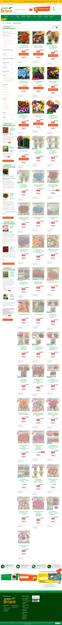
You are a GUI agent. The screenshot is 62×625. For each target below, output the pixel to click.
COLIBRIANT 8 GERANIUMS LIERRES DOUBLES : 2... (53, 447)
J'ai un (37, 11)
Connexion (57, 4)
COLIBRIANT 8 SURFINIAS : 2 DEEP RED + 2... (24, 283)
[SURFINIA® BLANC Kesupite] (53, 209)
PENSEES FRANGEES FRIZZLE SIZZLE (38, 46)
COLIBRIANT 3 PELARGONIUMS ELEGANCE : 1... (53, 348)
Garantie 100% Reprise (41, 565)
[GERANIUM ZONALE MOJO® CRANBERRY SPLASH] (53, 405)
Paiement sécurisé (26, 600)
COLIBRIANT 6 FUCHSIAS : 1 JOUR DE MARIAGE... (53, 513)
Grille (56, 28)
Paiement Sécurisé (9, 565)
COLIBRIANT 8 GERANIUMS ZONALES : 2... (23, 348)
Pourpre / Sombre (7, 43)
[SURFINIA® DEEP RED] (53, 274)
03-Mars (6, 86)
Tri (17, 27)
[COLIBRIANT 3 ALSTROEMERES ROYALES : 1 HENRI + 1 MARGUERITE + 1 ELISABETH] (53, 37)
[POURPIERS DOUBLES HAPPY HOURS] (53, 241)
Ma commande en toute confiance (26, 599)
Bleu (5, 38)
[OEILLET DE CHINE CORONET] (23, 537)
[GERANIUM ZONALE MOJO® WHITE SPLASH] (23, 503)
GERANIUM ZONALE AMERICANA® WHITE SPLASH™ (38, 414)
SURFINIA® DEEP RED (53, 282)
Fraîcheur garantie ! (24, 567)
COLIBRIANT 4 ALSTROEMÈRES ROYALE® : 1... (38, 152)
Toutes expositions (8, 81)
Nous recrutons (7, 608)
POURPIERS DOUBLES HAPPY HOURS (53, 250)
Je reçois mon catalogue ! (6, 578)
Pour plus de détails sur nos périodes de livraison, (31, 2)
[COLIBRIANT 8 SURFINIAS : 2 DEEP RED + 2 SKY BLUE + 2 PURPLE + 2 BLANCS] (23, 274)
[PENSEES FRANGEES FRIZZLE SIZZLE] (38, 37)
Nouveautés (7, 165)
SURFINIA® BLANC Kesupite (53, 218)
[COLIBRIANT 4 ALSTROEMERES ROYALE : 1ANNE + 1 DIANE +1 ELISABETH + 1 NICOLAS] (38, 471)
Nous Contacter (55, 565)
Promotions (7, 124)
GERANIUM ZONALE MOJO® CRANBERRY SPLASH (53, 414)
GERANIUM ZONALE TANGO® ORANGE (24, 413)
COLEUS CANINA (38, 314)
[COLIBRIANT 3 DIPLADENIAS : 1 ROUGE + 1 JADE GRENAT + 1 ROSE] (53, 306)
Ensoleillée (6, 77)
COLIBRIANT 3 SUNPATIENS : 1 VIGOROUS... (24, 381)
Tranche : (4, 32)
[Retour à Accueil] (4, 23)
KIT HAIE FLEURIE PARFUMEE (12, 295)
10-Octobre (6, 96)
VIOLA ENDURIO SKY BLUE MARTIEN (24, 82)
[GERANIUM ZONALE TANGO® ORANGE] (23, 405)
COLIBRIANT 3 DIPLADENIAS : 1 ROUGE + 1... (53, 316)
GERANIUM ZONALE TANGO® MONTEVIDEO (53, 481)
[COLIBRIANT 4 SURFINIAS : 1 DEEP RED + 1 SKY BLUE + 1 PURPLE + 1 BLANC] (23, 471)
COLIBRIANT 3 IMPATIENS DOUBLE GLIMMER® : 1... (53, 381)
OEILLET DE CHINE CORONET (23, 546)
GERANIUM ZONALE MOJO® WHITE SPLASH (24, 513)
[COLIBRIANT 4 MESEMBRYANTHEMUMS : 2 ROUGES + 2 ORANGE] (38, 241)
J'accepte (58, 623)
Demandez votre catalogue (33, 4)
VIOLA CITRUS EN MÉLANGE (38, 116)
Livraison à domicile (25, 565)
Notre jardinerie (15, 607)
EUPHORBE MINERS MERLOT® (38, 82)
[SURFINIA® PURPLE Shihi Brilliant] (23, 241)
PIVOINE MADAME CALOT (12, 227)
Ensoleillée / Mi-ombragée (9, 78)
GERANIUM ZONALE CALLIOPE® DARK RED (53, 186)
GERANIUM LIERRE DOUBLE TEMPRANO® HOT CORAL (23, 447)
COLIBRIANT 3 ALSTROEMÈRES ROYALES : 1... (24, 186)
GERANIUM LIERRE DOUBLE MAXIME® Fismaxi (24, 219)
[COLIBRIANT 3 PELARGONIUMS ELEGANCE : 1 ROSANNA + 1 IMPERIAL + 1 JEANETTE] (53, 338)
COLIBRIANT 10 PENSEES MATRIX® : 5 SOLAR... (23, 117)
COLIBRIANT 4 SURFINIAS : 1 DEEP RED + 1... (24, 481)
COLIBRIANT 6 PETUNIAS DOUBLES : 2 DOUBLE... (38, 348)
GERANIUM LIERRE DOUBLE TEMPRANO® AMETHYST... (38, 447)
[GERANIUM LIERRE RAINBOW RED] (38, 274)
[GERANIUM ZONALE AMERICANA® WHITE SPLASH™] (38, 405)
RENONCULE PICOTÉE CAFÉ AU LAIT (12, 195)
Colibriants (7, 268)
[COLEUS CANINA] (38, 306)
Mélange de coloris (8, 40)
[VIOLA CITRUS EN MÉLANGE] (38, 107)
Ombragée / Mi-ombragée (9, 80)
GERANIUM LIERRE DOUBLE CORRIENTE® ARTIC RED (38, 381)
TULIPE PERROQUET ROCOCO (12, 248)
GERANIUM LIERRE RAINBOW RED (38, 282)
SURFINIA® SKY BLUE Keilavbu (38, 218)
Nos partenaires (15, 605)
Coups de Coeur (8, 222)
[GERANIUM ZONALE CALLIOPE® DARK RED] (53, 176)
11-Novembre (7, 110)
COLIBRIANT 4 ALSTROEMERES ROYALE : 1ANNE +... (38, 481)
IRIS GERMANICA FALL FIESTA (12, 147)
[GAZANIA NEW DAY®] (23, 306)
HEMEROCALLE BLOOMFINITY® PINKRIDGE (8, 175)
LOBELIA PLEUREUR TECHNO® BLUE (38, 185)
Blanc (5, 37)
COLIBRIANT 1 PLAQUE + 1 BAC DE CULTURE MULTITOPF (12, 274)
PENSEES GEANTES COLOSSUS (53, 82)
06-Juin (5, 91)
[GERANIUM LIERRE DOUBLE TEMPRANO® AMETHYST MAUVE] (38, 437)
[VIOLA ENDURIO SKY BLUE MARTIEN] (23, 73)
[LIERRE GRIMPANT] (23, 142)
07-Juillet (6, 92)
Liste (58, 28)
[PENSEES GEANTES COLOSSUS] (53, 73)
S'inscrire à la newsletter (24, 577)
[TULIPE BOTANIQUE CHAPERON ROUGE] (23, 37)
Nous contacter (26, 607)
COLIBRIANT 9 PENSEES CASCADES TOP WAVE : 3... (53, 117)
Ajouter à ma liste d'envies (20, 62)
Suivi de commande (24, 610)
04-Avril (6, 87)
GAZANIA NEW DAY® (23, 314)
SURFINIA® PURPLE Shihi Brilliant (24, 250)
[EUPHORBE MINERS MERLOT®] (38, 73)
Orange (6, 42)
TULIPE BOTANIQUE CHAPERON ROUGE (12, 129)
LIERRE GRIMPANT (23, 151)
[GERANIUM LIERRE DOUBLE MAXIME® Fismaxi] (23, 209)
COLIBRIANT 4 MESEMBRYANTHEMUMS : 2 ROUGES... (38, 251)
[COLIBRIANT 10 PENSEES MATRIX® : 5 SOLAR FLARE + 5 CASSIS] (23, 107)
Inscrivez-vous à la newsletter (46, 4)
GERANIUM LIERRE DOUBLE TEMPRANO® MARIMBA (38, 514)
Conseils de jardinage (24, 615)
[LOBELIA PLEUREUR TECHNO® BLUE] (38, 176)
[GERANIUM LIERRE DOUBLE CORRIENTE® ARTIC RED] (38, 371)
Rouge (5, 47)
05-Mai (6, 89)
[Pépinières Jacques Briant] (7, 10)
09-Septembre (7, 94)
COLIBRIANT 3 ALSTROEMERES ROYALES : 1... (53, 47)
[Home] (2, 16)
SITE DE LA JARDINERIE (49, 579)
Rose (5, 45)
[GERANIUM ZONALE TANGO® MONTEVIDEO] (53, 471)
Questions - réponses (24, 618)
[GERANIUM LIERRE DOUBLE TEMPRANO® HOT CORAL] (23, 437)
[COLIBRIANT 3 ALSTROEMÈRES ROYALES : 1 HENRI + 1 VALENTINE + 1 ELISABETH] (23, 176)
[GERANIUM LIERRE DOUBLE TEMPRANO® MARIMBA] (38, 503)
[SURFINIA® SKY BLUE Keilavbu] (38, 209)
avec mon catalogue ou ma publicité (43, 9)
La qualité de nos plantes (6, 610)
